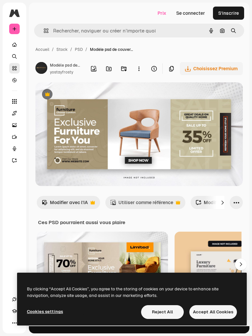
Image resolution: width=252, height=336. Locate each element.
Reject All (162, 312)
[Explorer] (14, 80)
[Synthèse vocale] (14, 148)
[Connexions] (14, 299)
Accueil (42, 49)
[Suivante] (222, 202)
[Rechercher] (14, 56)
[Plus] (14, 323)
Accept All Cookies (213, 312)
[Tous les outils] (14, 101)
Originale (78, 95)
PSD (79, 49)
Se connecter (190, 13)
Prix (162, 13)
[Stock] (14, 68)
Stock (62, 49)
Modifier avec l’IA (65, 204)
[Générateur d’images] (14, 125)
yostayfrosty (61, 72)
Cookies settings (45, 311)
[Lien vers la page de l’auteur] (41, 69)
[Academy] (14, 311)
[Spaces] (14, 113)
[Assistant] (14, 160)
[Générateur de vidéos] (14, 137)
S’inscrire (228, 13)
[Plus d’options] (138, 68)
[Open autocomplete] (43, 30)
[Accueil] (14, 44)
